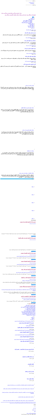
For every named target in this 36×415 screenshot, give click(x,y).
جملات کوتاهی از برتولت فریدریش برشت (26, 173)
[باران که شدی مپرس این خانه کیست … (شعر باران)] (31, 347)
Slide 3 (33, 202)
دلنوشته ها (32, 24)
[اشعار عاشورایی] (31, 362)
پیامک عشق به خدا (30, 378)
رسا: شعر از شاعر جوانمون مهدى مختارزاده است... (26, 396)
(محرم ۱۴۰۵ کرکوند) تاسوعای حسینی (28, 261)
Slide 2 (33, 194)
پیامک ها (32, 18)
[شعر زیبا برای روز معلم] (31, 369)
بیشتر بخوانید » (33, 236)
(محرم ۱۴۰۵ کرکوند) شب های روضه (28, 269)
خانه (33, 17)
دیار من (32, 27)
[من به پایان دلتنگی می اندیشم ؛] (31, 354)
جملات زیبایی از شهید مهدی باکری (30, 308)
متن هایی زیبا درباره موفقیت (30, 315)
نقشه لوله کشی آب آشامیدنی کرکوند (28, 296)
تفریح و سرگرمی (31, 2)
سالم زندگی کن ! (30, 25)
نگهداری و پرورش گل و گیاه (27, 22)
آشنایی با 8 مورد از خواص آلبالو (30, 305)
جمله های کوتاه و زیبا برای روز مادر (29, 306)
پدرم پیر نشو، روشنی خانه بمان (30, 32)
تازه (33, 316)
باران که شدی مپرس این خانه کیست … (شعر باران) (24, 349)
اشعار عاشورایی (31, 364)
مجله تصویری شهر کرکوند (33, 223)
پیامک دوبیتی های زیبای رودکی (30, 56)
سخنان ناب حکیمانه (30, 150)
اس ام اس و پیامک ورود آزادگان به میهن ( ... (28, 314)
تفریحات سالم (31, 19)
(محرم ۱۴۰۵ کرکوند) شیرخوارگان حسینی (27, 286)
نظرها (33, 318)
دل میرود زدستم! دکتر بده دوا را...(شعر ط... (28, 312)
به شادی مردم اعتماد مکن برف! (30, 40)
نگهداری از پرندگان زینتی (27, 21)
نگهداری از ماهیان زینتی (27, 20)
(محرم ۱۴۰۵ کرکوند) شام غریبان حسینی (28, 221)
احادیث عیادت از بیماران (29, 85)
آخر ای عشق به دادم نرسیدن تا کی (29, 64)
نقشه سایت (32, 3)
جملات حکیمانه (31, 23)
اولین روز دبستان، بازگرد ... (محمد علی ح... (28, 313)
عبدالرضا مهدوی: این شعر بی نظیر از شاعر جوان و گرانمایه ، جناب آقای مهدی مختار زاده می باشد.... (18, 400)
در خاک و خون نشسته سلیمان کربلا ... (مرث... (28, 311)
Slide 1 (33, 186)
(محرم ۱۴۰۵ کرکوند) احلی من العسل (28, 277)
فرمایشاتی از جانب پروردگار (30, 309)
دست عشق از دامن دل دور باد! (30, 48)
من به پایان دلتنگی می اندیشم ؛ (28, 356)
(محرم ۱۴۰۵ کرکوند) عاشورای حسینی (28, 253)
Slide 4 (33, 210)
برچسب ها (32, 319)
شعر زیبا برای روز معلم (29, 371)
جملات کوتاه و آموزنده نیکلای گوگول (27, 107)
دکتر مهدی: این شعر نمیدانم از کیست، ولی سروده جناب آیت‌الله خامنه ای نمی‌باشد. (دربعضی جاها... (18, 388)
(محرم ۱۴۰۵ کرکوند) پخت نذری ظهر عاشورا (27, 237)
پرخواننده (32, 317)
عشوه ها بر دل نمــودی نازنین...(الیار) (29, 310)
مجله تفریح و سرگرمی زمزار (31, 413)
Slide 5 (33, 218)
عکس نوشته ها (31, 26)
